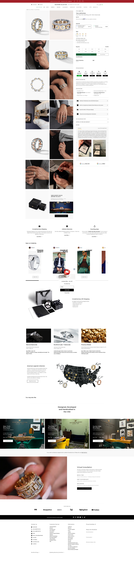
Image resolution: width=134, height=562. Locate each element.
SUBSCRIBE (67, 290)
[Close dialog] (74, 269)
